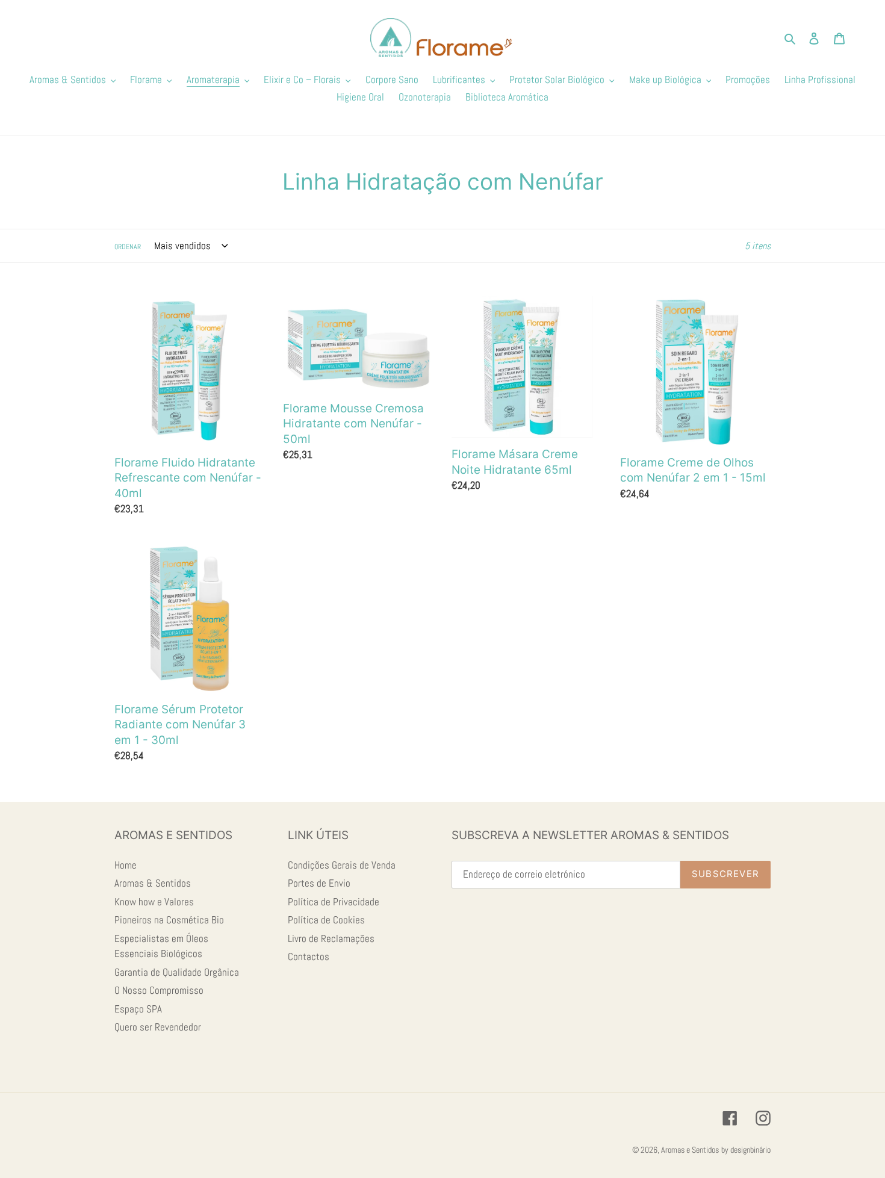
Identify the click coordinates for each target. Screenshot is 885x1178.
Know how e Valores (154, 901)
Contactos (308, 956)
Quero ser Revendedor (157, 1027)
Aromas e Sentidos (690, 1149)
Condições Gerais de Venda (342, 865)
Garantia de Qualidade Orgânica (176, 972)
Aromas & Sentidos (152, 883)
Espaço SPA (138, 1008)
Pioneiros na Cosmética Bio (169, 919)
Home (125, 865)
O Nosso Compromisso (158, 990)
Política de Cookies (326, 919)
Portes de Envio (319, 883)
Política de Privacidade (333, 901)
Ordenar (127, 247)
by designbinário (746, 1149)
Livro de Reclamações (331, 938)
